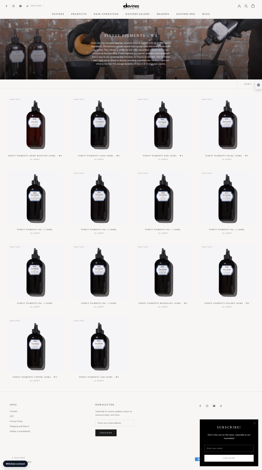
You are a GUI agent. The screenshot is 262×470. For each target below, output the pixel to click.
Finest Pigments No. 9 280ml (35, 229)
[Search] (246, 5)
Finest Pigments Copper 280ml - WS (35, 377)
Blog (206, 14)
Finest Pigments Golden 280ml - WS (226, 303)
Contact (13, 411)
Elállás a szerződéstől (20, 431)
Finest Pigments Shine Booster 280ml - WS (35, 156)
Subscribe (229, 458)
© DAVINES (18, 458)
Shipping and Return (19, 426)
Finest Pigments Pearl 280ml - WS (227, 156)
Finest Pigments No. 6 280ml (227, 229)
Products (79, 14)
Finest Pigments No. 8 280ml (99, 229)
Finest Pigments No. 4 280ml (35, 303)
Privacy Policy (16, 421)
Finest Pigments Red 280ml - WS (163, 156)
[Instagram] (13, 6)
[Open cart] (253, 6)
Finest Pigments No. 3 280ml (99, 303)
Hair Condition (106, 14)
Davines (58, 14)
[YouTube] (20, 6)
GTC (12, 416)
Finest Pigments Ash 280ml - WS (99, 377)
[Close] (254, 423)
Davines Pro (185, 14)
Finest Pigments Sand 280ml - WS (99, 156)
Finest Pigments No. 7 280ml (163, 229)
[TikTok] (27, 6)
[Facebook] (6, 6)
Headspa (163, 14)
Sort (248, 84)
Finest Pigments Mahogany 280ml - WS (163, 303)
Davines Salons (138, 14)
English (36, 6)
